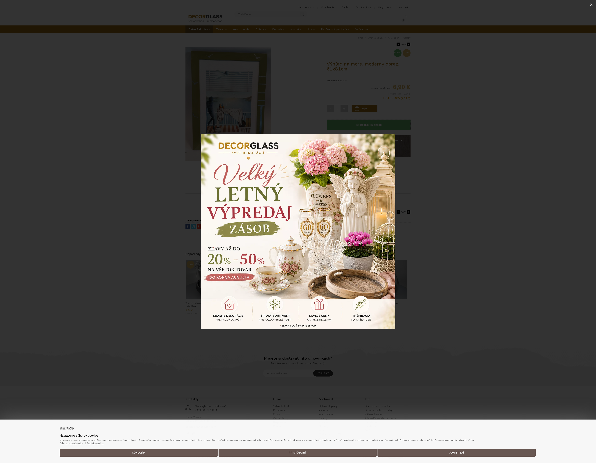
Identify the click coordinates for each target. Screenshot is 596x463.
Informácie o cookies (94, 443)
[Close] (591, 4)
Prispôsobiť (297, 452)
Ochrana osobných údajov (71, 443)
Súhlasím (138, 452)
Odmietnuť (456, 452)
